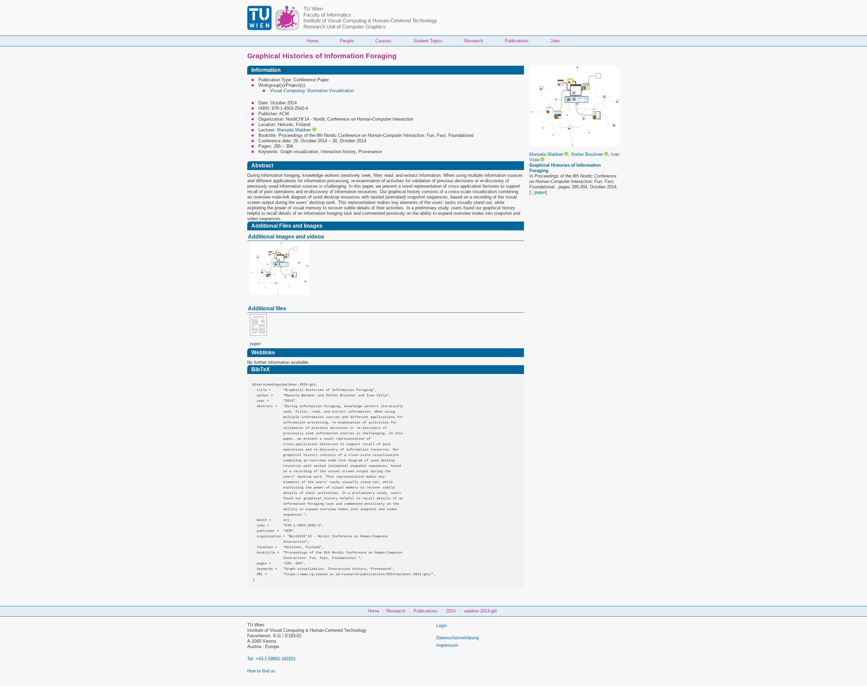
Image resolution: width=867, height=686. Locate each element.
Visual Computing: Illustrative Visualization (312, 90)
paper (540, 192)
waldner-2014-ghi (480, 611)
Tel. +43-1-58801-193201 (271, 658)
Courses (383, 40)
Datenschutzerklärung (457, 637)
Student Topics (428, 40)
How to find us (261, 670)
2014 (451, 611)
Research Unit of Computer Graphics (344, 26)
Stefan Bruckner (587, 154)
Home (312, 40)
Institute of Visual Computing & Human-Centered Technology (370, 20)
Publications (517, 40)
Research (473, 40)
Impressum (447, 645)
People (347, 40)
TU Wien (313, 9)
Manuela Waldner (546, 154)
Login (441, 625)
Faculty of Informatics (327, 15)
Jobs (555, 40)
